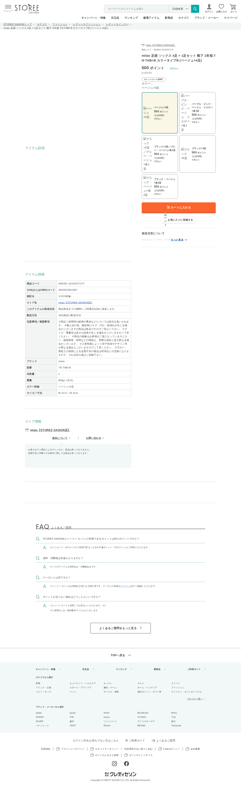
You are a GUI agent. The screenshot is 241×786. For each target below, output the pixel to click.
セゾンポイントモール (141, 755)
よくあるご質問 (165, 740)
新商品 (169, 17)
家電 (38, 683)
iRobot (107, 725)
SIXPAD (40, 717)
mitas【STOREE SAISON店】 (75, 302)
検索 (195, 9)
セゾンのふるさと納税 (107, 755)
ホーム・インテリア (147, 687)
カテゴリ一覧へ (195, 699)
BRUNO (141, 725)
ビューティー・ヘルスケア (83, 683)
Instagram (114, 763)
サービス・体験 (111, 692)
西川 (173, 721)
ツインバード (110, 721)
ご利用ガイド (193, 669)
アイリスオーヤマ (146, 721)
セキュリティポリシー (107, 749)
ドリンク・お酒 (43, 687)
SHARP (40, 721)
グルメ (140, 683)
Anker (107, 713)
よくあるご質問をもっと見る (118, 628)
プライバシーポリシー (73, 749)
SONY (73, 725)
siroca (107, 717)
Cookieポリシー (171, 749)
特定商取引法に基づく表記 (138, 749)
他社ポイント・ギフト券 (149, 692)
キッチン (108, 683)
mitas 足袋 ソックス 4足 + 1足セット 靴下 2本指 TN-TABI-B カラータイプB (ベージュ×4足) (56, 28)
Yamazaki (176, 725)
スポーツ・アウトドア (80, 687)
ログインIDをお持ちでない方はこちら (96, 740)
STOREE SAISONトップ (18, 24)
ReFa (174, 713)
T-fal (173, 717)
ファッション (60, 24)
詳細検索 (177, 8)
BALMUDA (142, 713)
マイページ (230, 17)
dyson (73, 713)
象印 (72, 721)
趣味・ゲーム (110, 687)
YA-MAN (141, 717)
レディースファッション (87, 24)
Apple (39, 713)
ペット (73, 692)
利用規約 (45, 749)
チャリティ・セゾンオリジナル (186, 692)
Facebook (126, 763)
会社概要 (195, 749)
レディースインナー (117, 24)
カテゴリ (42, 24)
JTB (72, 717)
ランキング (131, 17)
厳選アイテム (151, 17)
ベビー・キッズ (43, 692)
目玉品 (115, 17)
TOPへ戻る (118, 655)
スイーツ (175, 683)
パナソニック (42, 725)
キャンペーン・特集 (94, 17)
